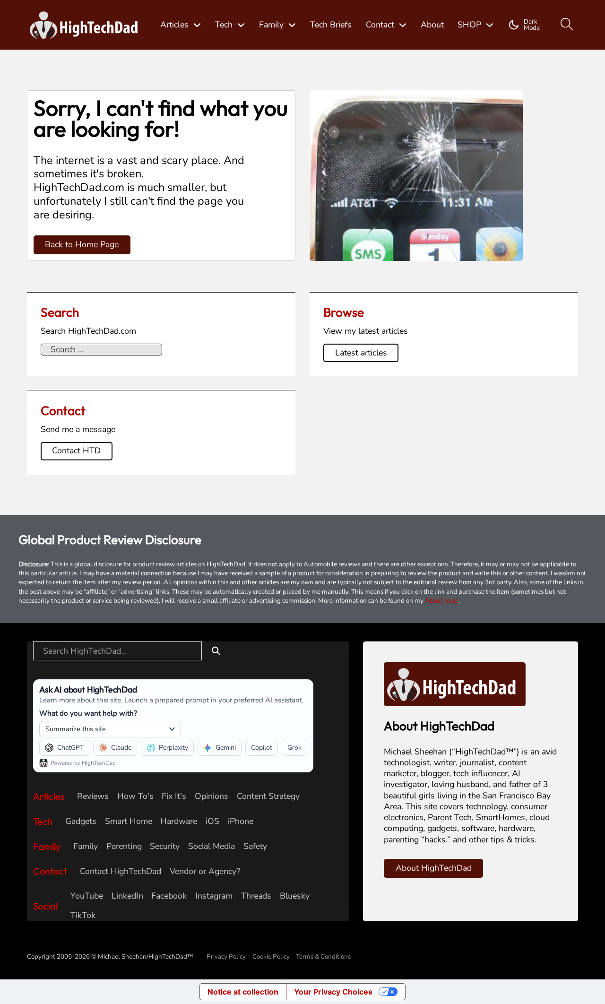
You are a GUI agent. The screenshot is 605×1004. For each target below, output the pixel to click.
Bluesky (295, 896)
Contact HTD (76, 450)
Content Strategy (268, 796)
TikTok (82, 915)
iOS (212, 821)
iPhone (240, 821)
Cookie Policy (271, 956)
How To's (135, 796)
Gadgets (80, 821)
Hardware (178, 821)
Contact (380, 24)
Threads (256, 896)
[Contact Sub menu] (402, 25)
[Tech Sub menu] (241, 25)
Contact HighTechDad (120, 871)
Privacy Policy (226, 956)
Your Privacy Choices (333, 991)
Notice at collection (242, 991)
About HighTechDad (434, 868)
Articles (174, 24)
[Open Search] (567, 25)
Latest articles (361, 352)
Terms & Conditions (323, 956)
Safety (255, 846)
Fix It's (174, 796)
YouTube (86, 896)
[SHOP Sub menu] (489, 25)
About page (441, 600)
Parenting (124, 846)
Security (165, 846)
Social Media (211, 846)
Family (271, 24)
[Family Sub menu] (292, 25)
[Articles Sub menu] (197, 25)
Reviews (93, 796)
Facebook (169, 896)
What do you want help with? (88, 713)
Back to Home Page (82, 244)
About (432, 24)
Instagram (214, 896)
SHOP (469, 24)
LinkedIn (127, 896)
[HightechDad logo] (87, 25)
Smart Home (128, 821)
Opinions (211, 796)
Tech (224, 24)
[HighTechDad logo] (455, 683)
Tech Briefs (331, 24)
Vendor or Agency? (205, 871)
